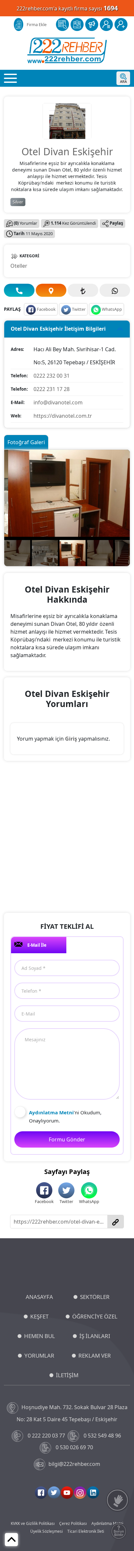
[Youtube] (67, 1492)
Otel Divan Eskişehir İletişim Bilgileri (58, 328)
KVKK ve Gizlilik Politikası (33, 1523)
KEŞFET (39, 1316)
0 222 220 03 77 (46, 1435)
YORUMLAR (39, 1355)
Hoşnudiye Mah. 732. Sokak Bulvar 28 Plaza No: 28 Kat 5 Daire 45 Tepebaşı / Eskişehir (72, 1413)
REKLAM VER (94, 1355)
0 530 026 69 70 (74, 1447)
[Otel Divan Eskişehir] (67, 120)
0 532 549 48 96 (102, 1435)
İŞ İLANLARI (94, 1336)
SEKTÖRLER (95, 1297)
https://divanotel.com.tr (63, 415)
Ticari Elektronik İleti (85, 1531)
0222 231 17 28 (52, 389)
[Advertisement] (67, 838)
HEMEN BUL (39, 1336)
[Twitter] (53, 1492)
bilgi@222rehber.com (74, 1464)
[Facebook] (40, 1492)
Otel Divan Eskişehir (67, 151)
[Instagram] (80, 1492)
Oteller (18, 265)
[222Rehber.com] (67, 50)
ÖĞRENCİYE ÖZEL (94, 1316)
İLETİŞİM (67, 1375)
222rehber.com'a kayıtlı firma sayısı (67, 8)
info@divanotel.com (58, 402)
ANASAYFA (39, 1297)
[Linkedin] (93, 1492)
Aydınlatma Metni (107, 1523)
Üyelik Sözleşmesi (46, 1531)
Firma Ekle (37, 24)
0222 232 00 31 (52, 375)
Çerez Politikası (73, 1523)
